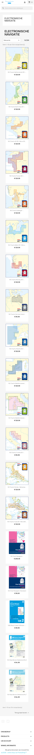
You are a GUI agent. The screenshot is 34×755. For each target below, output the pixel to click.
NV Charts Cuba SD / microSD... (17, 522)
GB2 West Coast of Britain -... (17, 625)
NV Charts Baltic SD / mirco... (17, 245)
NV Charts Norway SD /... (17, 279)
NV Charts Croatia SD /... (17, 452)
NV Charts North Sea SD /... (17, 107)
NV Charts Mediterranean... (17, 383)
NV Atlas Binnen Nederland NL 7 (17, 694)
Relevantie (12, 40)
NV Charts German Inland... (17, 314)
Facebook (3, 721)
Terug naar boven (22, 713)
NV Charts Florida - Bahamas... (17, 487)
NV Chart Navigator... (17, 556)
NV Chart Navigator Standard (17, 591)
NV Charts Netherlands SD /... (17, 72)
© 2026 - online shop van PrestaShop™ (14, 753)
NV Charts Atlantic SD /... (17, 349)
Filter (26, 40)
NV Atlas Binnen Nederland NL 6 (17, 660)
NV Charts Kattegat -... (17, 210)
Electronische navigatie (14, 19)
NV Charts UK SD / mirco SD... (17, 141)
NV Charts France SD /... (17, 176)
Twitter (8, 721)
